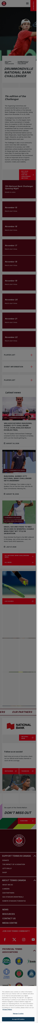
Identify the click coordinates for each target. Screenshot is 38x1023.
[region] (18, 1004)
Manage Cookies (18, 1013)
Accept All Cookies (18, 1019)
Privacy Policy (7, 1009)
